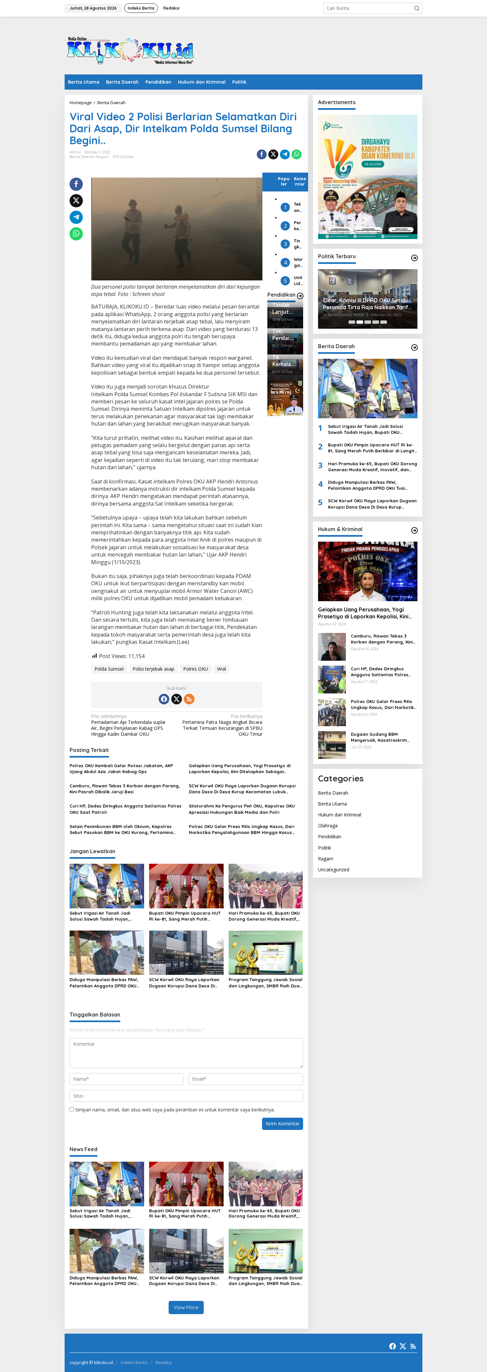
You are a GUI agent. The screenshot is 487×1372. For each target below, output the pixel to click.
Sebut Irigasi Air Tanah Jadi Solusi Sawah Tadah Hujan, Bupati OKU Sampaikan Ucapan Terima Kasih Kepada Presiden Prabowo (104, 916)
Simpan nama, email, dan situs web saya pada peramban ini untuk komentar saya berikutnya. (175, 1109)
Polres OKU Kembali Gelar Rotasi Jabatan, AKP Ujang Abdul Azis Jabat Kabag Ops (121, 768)
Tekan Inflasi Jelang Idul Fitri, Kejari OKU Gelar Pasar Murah (298, 207)
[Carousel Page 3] (367, 322)
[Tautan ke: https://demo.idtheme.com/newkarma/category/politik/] (414, 258)
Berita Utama (332, 804)
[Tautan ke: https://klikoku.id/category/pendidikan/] (300, 296)
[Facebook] (164, 699)
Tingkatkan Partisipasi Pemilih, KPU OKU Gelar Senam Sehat (298, 244)
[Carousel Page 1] (352, 322)
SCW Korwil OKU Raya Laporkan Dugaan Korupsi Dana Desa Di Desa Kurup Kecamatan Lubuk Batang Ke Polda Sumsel (242, 789)
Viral (221, 669)
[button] (416, 8)
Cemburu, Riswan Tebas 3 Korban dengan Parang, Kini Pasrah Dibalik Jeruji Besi (125, 788)
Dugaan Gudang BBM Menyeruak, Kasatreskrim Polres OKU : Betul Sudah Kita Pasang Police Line (383, 737)
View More (186, 1307)
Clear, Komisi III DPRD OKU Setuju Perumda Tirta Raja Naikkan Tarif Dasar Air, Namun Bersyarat (365, 304)
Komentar (300, 181)
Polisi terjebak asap (153, 669)
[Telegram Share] (285, 154)
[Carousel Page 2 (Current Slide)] (359, 322)
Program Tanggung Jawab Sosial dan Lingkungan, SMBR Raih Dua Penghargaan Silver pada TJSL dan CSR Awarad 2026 (265, 982)
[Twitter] (176, 699)
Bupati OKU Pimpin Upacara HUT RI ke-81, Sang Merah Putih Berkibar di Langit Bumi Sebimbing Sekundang (185, 916)
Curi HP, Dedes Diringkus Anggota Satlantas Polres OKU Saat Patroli (126, 808)
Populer (284, 181)
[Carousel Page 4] (375, 322)
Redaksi (163, 1362)
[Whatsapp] (296, 154)
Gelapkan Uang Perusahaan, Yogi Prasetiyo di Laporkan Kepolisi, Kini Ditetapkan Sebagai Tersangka (240, 768)
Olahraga (328, 826)
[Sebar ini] (262, 154)
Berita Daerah (82, 156)
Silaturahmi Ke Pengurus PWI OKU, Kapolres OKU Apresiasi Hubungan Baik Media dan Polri (242, 808)
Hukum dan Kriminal (339, 814)
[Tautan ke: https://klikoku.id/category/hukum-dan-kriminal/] (414, 530)
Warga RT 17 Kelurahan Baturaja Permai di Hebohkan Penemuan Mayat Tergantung (298, 262)
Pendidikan (329, 837)
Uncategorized (333, 869)
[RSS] (189, 699)
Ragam (102, 156)
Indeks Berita (134, 1362)
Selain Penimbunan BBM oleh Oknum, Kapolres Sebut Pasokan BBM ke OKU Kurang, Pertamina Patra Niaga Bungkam (121, 829)
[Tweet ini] (273, 154)
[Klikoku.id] (131, 47)
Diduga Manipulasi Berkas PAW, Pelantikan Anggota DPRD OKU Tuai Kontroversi (104, 982)
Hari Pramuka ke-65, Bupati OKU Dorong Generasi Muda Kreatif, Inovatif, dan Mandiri (264, 916)
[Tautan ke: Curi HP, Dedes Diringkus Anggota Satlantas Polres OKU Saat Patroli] (332, 679)
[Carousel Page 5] (383, 322)
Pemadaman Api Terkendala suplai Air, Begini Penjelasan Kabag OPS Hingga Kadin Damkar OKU (128, 725)
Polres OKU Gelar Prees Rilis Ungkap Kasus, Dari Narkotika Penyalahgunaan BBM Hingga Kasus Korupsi (241, 829)
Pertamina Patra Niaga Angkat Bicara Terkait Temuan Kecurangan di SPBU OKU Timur (222, 725)
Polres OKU (195, 669)
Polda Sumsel (109, 669)
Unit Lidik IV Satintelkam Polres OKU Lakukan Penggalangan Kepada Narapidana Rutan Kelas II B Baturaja (298, 280)
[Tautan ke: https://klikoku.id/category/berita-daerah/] (414, 348)
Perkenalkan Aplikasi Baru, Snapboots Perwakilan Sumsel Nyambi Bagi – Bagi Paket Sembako (298, 225)
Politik (324, 848)
